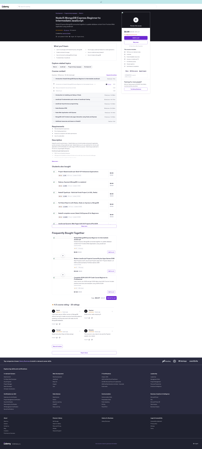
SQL (152, 399)
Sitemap (153, 426)
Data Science (56, 397)
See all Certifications (9, 409)
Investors (6, 431)
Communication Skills (107, 397)
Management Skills (155, 379)
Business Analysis (155, 406)
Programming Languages (70, 13)
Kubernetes (104, 386)
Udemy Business (24, 361)
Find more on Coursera (9, 433)
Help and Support (57, 431)
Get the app (55, 421)
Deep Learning (56, 406)
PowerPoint (104, 406)
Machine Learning (57, 402)
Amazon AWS (105, 377)
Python (54, 399)
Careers (6, 423)
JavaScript (55, 379)
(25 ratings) (66, 30)
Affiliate (54, 428)
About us (6, 421)
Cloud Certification (8, 402)
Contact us (6, 426)
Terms (152, 428)
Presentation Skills (106, 399)
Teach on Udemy (57, 423)
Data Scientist (7, 377)
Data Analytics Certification (10, 404)
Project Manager (8, 384)
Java (54, 386)
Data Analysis (154, 404)
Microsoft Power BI (155, 402)
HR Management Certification (11, 406)
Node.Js (81, 13)
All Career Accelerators (9, 389)
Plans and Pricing (57, 426)
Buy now (135, 42)
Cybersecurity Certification (10, 397)
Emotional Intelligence (156, 386)
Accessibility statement (156, 421)
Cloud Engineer (7, 381)
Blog (5, 428)
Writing (103, 404)
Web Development (57, 377)
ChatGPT (55, 404)
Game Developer (8, 386)
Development (59, 13)
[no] (59, 324)
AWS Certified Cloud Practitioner (110, 379)
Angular (54, 384)
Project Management (156, 381)
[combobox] (87, 7)
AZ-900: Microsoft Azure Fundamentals (111, 381)
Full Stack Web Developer (10, 379)
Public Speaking (105, 402)
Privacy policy (154, 423)
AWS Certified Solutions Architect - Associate (113, 384)
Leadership (153, 377)
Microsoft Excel (154, 397)
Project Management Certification (12, 399)
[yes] (57, 324)
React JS (55, 381)
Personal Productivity (156, 384)
